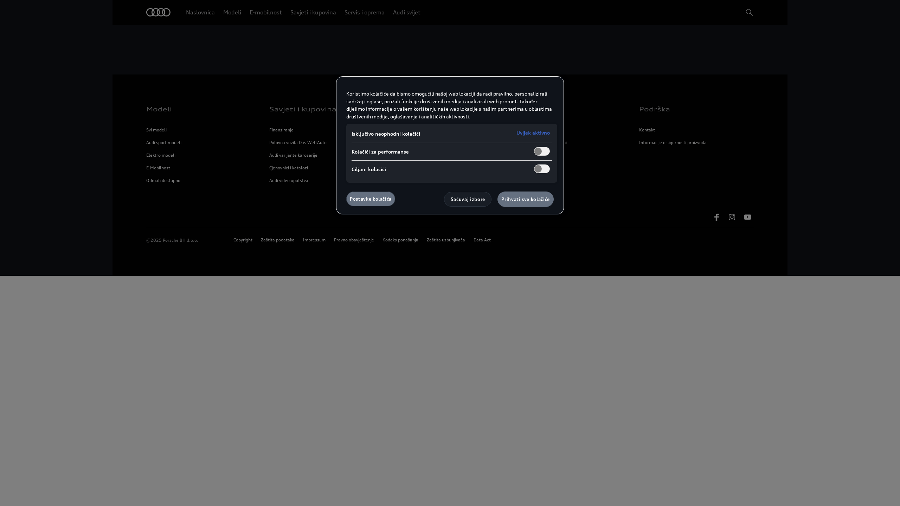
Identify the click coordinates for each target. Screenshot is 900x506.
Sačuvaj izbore (468, 199)
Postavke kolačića (371, 199)
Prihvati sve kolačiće (525, 199)
